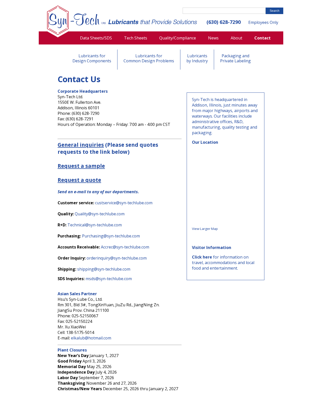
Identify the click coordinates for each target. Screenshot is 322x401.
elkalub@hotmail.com (91, 338)
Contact (262, 38)
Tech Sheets (135, 38)
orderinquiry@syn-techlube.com (117, 258)
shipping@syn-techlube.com (103, 269)
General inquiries (81, 144)
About (236, 38)
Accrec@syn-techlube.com (125, 247)
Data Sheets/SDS (96, 38)
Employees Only (263, 22)
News (213, 38)
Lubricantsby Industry (197, 58)
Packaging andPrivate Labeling (235, 58)
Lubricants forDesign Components (91, 58)
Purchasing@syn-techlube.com (111, 236)
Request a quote (79, 179)
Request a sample (81, 165)
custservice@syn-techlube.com (123, 203)
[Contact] (77, 21)
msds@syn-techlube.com (109, 278)
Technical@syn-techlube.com (94, 225)
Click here (202, 257)
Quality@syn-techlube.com (100, 214)
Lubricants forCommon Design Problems (149, 58)
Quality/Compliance (177, 38)
